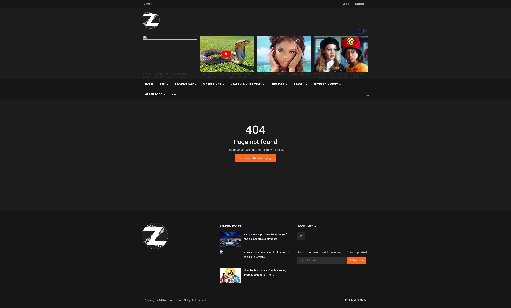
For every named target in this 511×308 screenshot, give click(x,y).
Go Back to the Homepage (255, 158)
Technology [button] (184, 84)
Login (346, 3)
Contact (148, 3)
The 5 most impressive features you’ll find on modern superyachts (266, 236)
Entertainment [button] (326, 84)
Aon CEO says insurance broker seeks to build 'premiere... (266, 254)
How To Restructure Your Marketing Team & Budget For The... (265, 272)
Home (149, 84)
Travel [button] (299, 84)
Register (359, 3)
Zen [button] (163, 84)
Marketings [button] (212, 84)
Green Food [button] (154, 94)
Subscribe (356, 260)
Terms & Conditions (354, 299)
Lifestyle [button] (277, 84)
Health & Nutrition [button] (246, 84)
